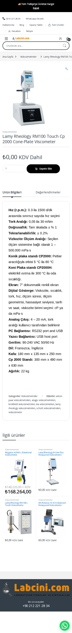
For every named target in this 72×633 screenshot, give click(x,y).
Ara (64, 46)
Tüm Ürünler (58, 24)
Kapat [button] (36, 8)
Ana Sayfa (8, 56)
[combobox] (31, 46)
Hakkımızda (8, 24)
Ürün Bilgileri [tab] (12, 192)
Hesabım (16, 31)
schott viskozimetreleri (48, 408)
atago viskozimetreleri (43, 400)
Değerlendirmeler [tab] (48, 192)
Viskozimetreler (28, 56)
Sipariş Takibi (36, 24)
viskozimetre (15, 412)
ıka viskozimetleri (45, 404)
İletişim (29, 31)
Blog (22, 24)
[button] (66, 69)
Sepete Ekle (45, 168)
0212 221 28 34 (13, 18)
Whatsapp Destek (35, 18)
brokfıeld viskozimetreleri (22, 404)
